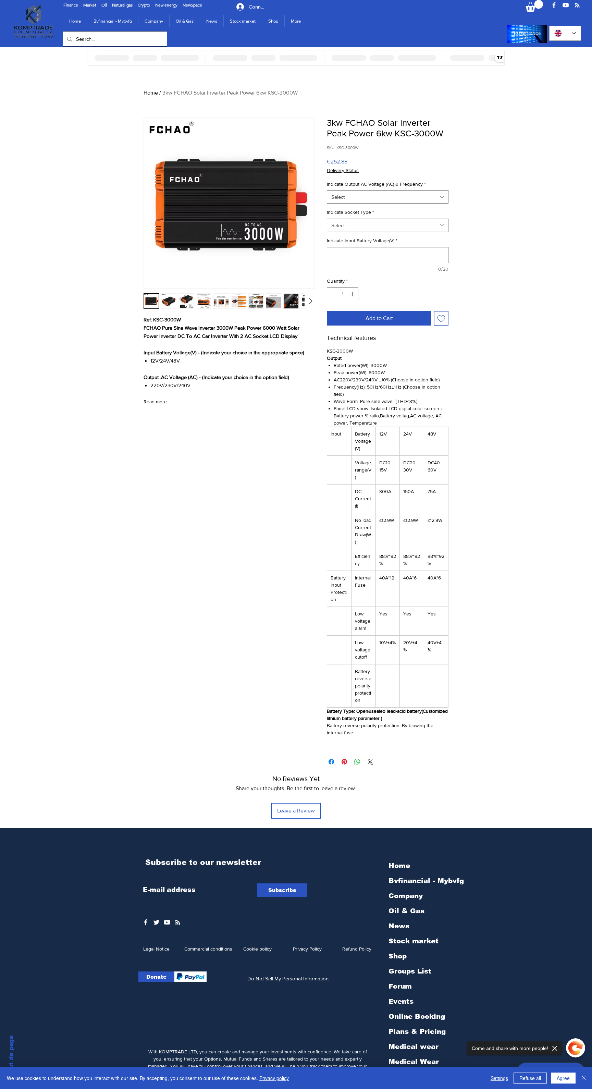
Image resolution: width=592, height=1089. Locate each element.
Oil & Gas (406, 911)
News (398, 926)
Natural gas (122, 5)
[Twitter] (156, 922)
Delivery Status (343, 170)
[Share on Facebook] (331, 762)
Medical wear (413, 1046)
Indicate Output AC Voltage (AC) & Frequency (376, 184)
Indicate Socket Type (350, 212)
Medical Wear (413, 1061)
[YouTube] (565, 5)
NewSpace (193, 5)
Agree (563, 1078)
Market (89, 5)
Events (401, 1001)
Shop (397, 956)
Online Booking (416, 1016)
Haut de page (11, 1056)
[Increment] (353, 294)
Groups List (409, 971)
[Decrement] (332, 294)
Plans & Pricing (417, 1031)
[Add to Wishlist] (441, 318)
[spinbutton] (342, 294)
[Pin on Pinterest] (344, 762)
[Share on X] (370, 762)
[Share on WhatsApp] (357, 762)
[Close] (584, 1078)
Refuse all (530, 1078)
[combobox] (387, 197)
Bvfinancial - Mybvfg (426, 880)
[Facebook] (554, 5)
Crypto (144, 5)
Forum (400, 986)
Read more (155, 401)
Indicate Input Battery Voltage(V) (362, 240)
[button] (153, 21)
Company (405, 896)
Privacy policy (274, 1078)
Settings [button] (499, 1078)
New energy (166, 5)
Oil (104, 5)
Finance (70, 5)
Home (151, 93)
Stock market (413, 941)
